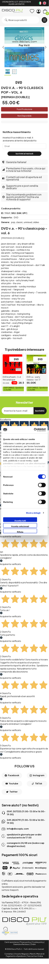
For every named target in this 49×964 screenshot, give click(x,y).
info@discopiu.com (18, 828)
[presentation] (3, 47)
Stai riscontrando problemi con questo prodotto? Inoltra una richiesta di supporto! (23, 197)
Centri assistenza (11, 942)
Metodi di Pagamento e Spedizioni (25, 955)
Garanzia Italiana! (16, 162)
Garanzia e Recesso (21, 944)
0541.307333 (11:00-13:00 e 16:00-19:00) (26, 813)
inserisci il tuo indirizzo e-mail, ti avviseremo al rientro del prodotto (20, 139)
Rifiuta (20, 532)
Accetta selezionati (20, 526)
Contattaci (8, 954)
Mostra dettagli (33, 513)
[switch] (42, 485)
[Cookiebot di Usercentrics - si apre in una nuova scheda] (34, 429)
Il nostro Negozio (22, 954)
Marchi (32, 954)
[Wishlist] (32, 11)
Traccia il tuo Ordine (35, 956)
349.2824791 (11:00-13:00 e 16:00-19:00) (26, 821)
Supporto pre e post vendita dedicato (22, 187)
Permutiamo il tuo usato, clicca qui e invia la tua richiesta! (25, 169)
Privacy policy (25, 942)
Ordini (33, 944)
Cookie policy (38, 942)
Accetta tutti (20, 520)
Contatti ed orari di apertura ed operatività (24, 178)
